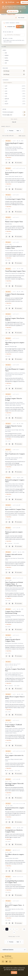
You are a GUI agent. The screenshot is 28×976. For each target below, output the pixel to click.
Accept (14, 972)
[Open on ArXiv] (6, 162)
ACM (6, 63)
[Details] (12, 162)
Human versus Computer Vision (14, 221)
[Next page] (14, 932)
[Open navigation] (3, 2)
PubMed (6, 55)
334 (24, 929)
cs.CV (15, 86)
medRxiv (7, 60)
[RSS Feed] (10, 961)
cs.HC (15, 101)
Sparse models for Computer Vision (15, 509)
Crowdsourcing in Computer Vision (15, 199)
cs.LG (15, 91)
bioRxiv (6, 58)
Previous (11, 130)
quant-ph (15, 98)
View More (8, 157)
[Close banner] (20, 11)
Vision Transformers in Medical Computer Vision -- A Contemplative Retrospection (14, 584)
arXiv (6, 52)
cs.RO (15, 93)
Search (21, 26)
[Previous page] (3, 929)
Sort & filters (8, 38)
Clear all (14, 122)
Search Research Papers (12, 22)
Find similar (19, 162)
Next (18, 130)
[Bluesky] (6, 961)
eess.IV (15, 103)
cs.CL (15, 96)
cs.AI (15, 88)
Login (17, 2)
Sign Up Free (13, 11)
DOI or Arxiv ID (9, 31)
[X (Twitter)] (2, 961)
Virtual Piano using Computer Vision (15, 271)
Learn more (21, 969)
